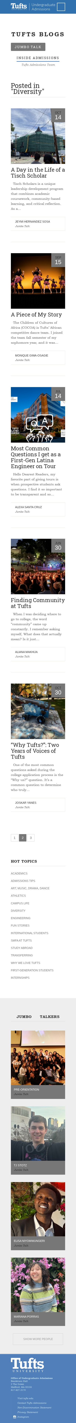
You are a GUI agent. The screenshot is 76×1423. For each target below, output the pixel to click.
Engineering (20, 918)
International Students (29, 933)
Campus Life (20, 903)
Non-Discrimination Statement (34, 1407)
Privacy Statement (27, 1412)
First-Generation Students (32, 970)
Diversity (18, 910)
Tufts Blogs (38, 34)
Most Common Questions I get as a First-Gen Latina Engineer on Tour (36, 457)
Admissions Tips (23, 880)
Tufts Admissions (33, 7)
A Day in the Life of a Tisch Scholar (38, 172)
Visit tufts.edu (25, 1398)
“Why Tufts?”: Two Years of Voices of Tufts (35, 750)
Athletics (18, 895)
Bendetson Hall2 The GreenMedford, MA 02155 (32, 1382)
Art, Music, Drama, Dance (30, 888)
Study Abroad (22, 947)
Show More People (38, 1339)
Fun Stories (20, 925)
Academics (19, 873)
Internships (20, 977)
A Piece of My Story (36, 314)
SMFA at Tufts (21, 940)
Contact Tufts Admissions (31, 1403)
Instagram (23, 1417)
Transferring (22, 955)
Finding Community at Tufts (38, 602)
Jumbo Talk (22, 226)
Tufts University (27, 1365)
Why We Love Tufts (25, 962)
